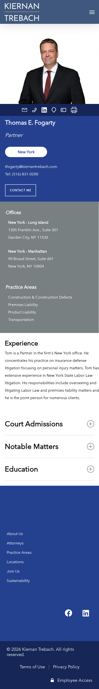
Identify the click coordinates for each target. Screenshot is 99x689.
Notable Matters (31, 446)
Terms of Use (32, 667)
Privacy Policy (66, 667)
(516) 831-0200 (25, 174)
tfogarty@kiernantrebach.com (31, 166)
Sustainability (18, 580)
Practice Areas (19, 552)
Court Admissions (34, 423)
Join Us (13, 571)
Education (21, 469)
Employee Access (74, 680)
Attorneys (15, 543)
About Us (15, 533)
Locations (15, 562)
